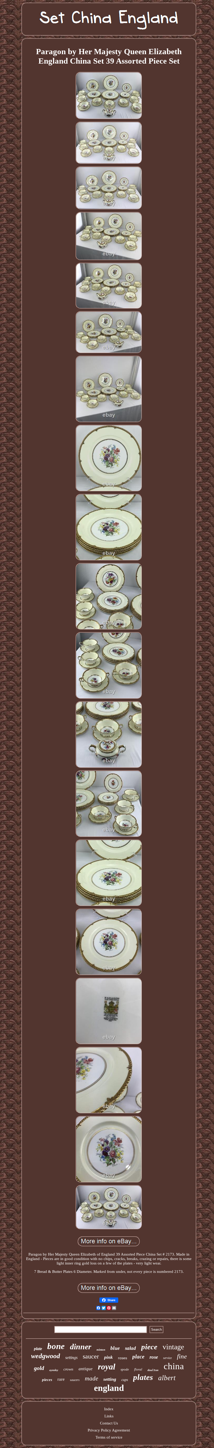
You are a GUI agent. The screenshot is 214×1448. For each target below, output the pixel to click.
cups (124, 1380)
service (167, 1358)
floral (138, 1369)
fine (182, 1356)
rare (61, 1379)
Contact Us (109, 1423)
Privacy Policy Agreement (109, 1430)
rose (154, 1357)
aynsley (53, 1370)
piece (149, 1346)
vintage (173, 1347)
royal (106, 1366)
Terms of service (109, 1437)
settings (71, 1357)
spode (125, 1369)
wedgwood (45, 1356)
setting (109, 1379)
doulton (152, 1370)
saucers (75, 1380)
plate (38, 1348)
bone (56, 1346)
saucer (91, 1356)
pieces (47, 1380)
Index (109, 1409)
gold (39, 1368)
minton (101, 1349)
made (91, 1378)
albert (167, 1378)
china (174, 1366)
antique (86, 1368)
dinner (80, 1346)
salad (130, 1348)
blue (115, 1348)
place (138, 1356)
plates (143, 1377)
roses (122, 1358)
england (109, 1388)
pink (108, 1357)
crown (68, 1369)
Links (109, 1416)
